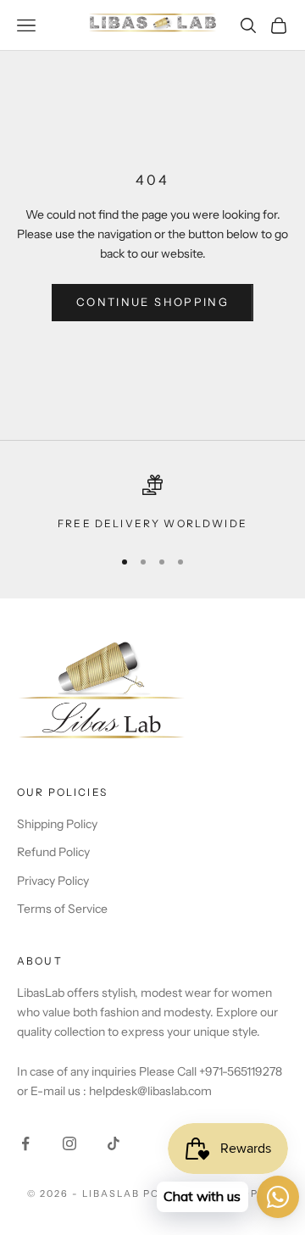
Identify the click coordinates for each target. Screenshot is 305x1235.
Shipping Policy (57, 824)
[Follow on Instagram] (69, 1143)
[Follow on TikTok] (113, 1143)
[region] (152, 503)
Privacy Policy (53, 880)
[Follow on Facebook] (25, 1143)
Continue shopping (152, 302)
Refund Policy (53, 851)
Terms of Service (62, 908)
